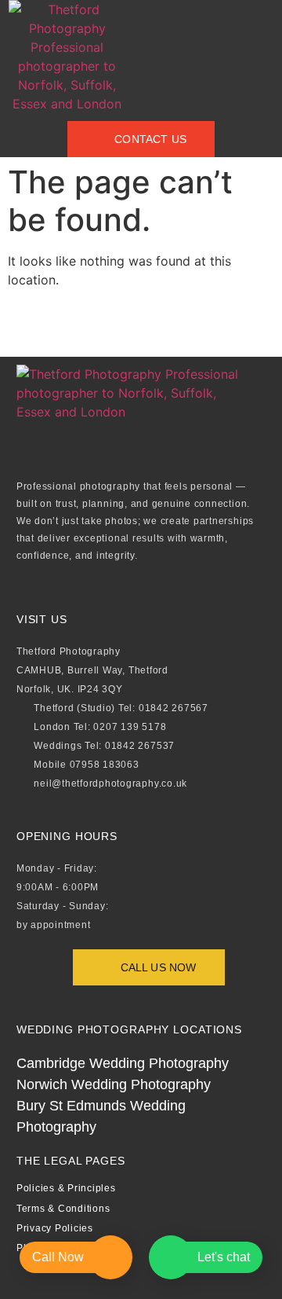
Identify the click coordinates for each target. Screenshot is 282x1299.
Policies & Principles (66, 1188)
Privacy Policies (54, 1228)
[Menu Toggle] (152, 56)
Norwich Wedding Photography (113, 1084)
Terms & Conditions (63, 1208)
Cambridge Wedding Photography (122, 1063)
